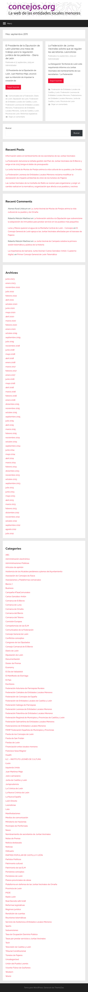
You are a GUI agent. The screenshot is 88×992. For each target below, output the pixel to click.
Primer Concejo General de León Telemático (37, 254)
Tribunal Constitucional (16, 951)
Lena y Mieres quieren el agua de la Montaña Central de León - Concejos (40, 228)
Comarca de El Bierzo (15, 601)
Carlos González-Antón (16, 596)
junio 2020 (10, 308)
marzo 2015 (11, 429)
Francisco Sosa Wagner (16, 751)
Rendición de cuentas (15, 913)
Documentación (13, 659)
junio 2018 (10, 350)
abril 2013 (10, 500)
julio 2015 (10, 421)
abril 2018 (10, 358)
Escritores (10, 684)
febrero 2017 (11, 371)
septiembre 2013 (13, 483)
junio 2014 (10, 450)
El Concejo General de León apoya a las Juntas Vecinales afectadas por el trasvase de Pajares (45, 231)
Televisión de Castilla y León (18, 947)
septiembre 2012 (13, 525)
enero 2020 (11, 329)
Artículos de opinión (14, 567)
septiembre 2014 (13, 446)
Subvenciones (12, 930)
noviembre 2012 (13, 517)
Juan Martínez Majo (14, 771)
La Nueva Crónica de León (17, 792)
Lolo (8, 809)
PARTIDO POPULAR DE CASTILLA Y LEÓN (24, 855)
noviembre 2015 (13, 408)
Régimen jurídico (13, 909)
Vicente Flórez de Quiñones (18, 968)
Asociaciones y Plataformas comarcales (23, 580)
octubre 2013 (11, 479)
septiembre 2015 (13, 417)
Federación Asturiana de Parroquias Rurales (25, 688)
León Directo (11, 801)
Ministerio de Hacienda (16, 822)
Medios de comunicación (17, 817)
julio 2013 (10, 487)
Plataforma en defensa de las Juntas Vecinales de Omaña (31, 884)
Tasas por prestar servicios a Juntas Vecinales (26, 938)
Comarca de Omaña (14, 609)
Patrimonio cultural (14, 863)
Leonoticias (11, 805)
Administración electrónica (18, 559)
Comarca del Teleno (14, 617)
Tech (8, 943)
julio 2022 (10, 291)
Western (9, 972)
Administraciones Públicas (17, 563)
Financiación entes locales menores (22, 746)
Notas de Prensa (13, 838)
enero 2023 (10, 283)
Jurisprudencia (12, 784)
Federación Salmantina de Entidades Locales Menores (30, 721)
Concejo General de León (17, 634)
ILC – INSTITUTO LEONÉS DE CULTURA (23, 759)
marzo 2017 (11, 366)
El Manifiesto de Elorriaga (17, 676)
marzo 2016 (11, 391)
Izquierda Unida (13, 767)
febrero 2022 (11, 296)
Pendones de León (14, 876)
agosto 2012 (11, 529)
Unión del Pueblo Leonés (17, 963)
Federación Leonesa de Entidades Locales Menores (29, 709)
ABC (7, 555)
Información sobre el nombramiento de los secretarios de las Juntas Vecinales (40, 156)
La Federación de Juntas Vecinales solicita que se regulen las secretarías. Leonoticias (65, 48)
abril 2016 (10, 387)
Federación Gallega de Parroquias (21, 705)
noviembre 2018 (13, 346)
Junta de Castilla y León (29, 111)
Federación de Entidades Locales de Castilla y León (29, 701)
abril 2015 (10, 425)
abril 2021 (10, 300)
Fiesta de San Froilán (15, 738)
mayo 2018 (10, 354)
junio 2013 (10, 492)
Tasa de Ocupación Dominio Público (22, 934)
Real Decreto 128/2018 (16, 901)
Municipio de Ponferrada (17, 826)
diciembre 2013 (12, 471)
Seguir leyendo (13, 87)
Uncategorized (12, 959)
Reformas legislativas (29, 114)
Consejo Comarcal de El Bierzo (19, 646)
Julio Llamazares (13, 776)
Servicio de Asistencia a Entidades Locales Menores (29, 922)
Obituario (10, 851)
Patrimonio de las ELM (16, 868)
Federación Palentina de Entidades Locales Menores (29, 713)
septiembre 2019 (13, 337)
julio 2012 (10, 533)
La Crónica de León (14, 788)
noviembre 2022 (13, 287)
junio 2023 (10, 279)
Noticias (9, 847)
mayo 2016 (10, 383)
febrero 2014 (11, 467)
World (8, 976)
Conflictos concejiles (15, 638)
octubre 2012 (11, 521)
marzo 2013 (11, 504)
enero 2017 (10, 375)
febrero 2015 (11, 433)
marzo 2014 (11, 462)
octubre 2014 (11, 442)
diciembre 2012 (12, 512)
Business (9, 588)
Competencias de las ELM (17, 626)
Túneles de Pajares (14, 955)
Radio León (11, 897)
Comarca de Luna (13, 605)
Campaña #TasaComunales (18, 592)
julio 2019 (10, 341)
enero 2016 (10, 400)
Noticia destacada (14, 843)
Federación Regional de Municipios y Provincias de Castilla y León (35, 717)
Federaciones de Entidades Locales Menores (26, 726)
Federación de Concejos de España (21, 696)
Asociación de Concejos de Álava (20, 576)
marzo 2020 (11, 321)
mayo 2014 (10, 454)
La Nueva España (13, 797)
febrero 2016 (11, 396)
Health (9, 755)
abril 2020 (10, 316)
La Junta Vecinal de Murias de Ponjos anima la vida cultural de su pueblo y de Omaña (44, 169)
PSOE (8, 893)
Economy (10, 667)
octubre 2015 (11, 412)
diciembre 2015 (12, 404)
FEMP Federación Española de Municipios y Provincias (30, 730)
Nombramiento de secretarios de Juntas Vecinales (28, 834)
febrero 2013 (11, 508)
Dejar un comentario (17, 117)
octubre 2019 (11, 333)
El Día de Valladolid (14, 671)
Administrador (11, 65)
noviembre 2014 (13, 437)
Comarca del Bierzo (14, 613)
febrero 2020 (11, 325)
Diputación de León (21, 99)
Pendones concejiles (15, 872)
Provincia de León (13, 114)
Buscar (9, 128)
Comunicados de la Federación (21, 96)
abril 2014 (10, 458)
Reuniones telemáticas (16, 918)
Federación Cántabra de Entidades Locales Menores (29, 692)
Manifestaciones (13, 813)
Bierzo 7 (9, 584)
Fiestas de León (13, 742)
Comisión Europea (14, 621)
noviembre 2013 (13, 475)
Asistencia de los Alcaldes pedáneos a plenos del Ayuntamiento (34, 571)
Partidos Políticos (13, 859)
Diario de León (12, 651)
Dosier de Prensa (13, 663)
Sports (8, 926)
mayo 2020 (10, 312)
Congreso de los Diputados (18, 642)
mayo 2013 (10, 496)
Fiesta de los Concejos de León (20, 734)
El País (8, 680)
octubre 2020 (11, 304)
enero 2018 (10, 362)
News (8, 830)
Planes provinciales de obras (18, 880)
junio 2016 (10, 379)
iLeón (8, 763)
